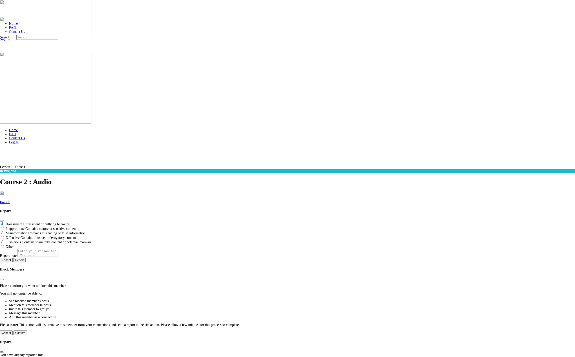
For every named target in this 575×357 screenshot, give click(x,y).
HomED (5, 202)
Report (19, 260)
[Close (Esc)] (2, 221)
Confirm (20, 333)
